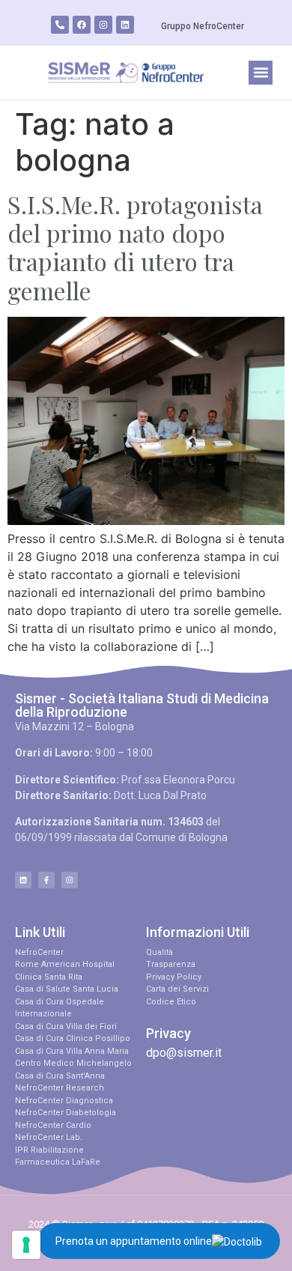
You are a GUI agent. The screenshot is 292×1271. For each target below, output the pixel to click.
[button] (261, 73)
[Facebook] (82, 25)
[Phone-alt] (60, 25)
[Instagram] (103, 25)
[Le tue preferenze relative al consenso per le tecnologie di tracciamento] (26, 1245)
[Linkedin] (125, 25)
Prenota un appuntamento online (133, 1241)
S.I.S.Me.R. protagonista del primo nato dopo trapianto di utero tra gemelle (135, 247)
